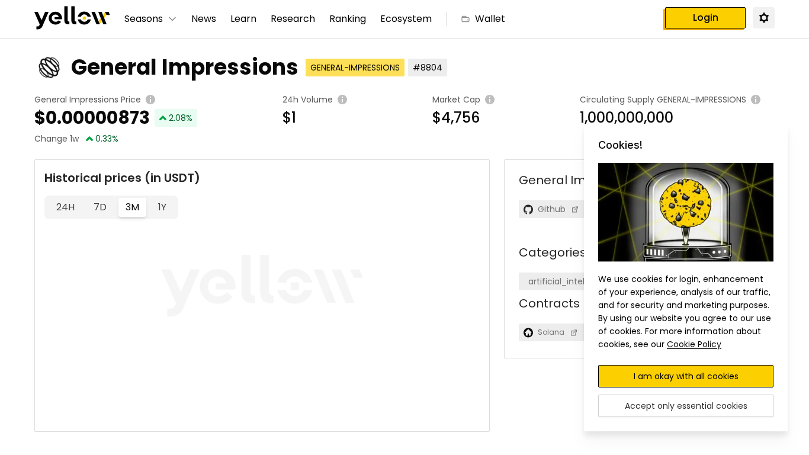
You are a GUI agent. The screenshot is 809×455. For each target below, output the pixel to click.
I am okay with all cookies (686, 376)
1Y (162, 207)
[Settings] (763, 17)
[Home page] (72, 19)
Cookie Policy (694, 344)
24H (65, 207)
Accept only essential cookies (686, 406)
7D (100, 207)
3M (132, 207)
